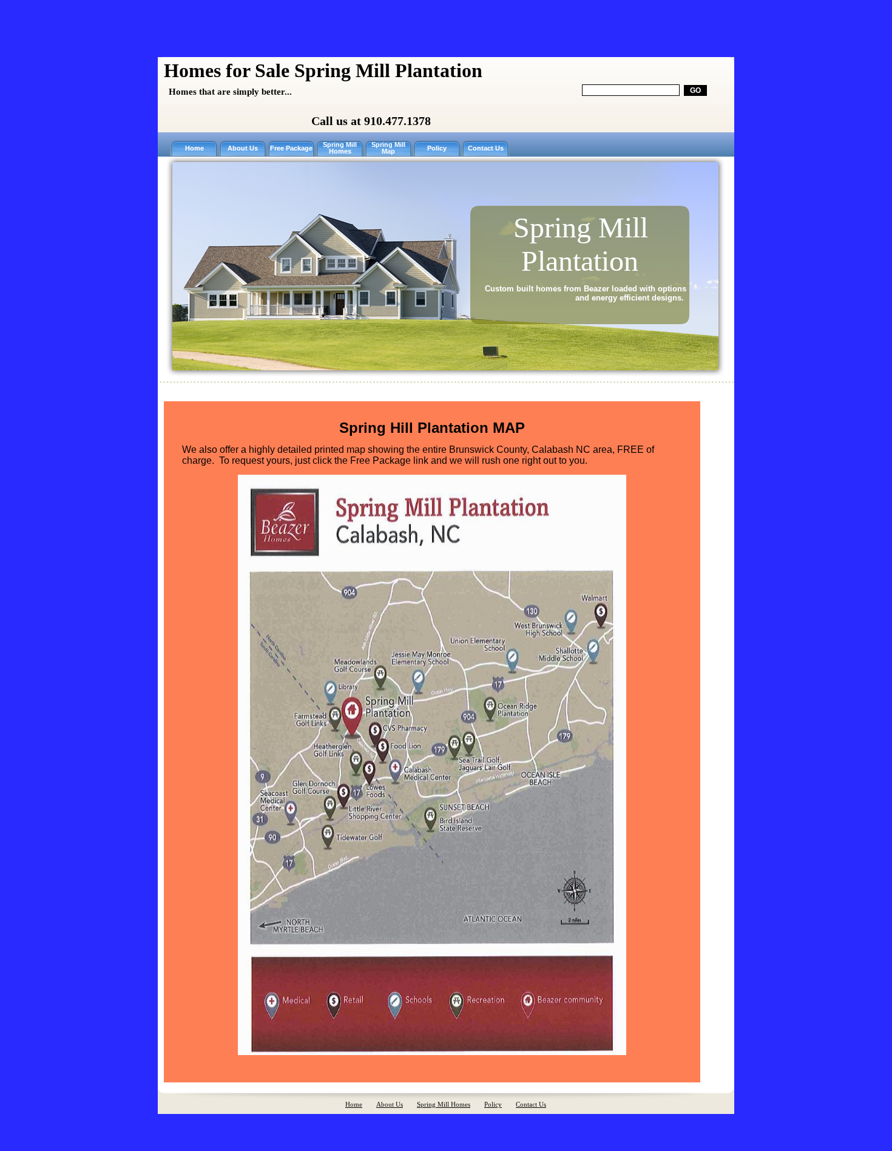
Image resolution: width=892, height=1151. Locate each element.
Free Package (291, 148)
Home (194, 148)
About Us (243, 148)
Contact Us (486, 148)
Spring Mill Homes (340, 147)
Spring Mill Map (388, 147)
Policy (437, 148)
